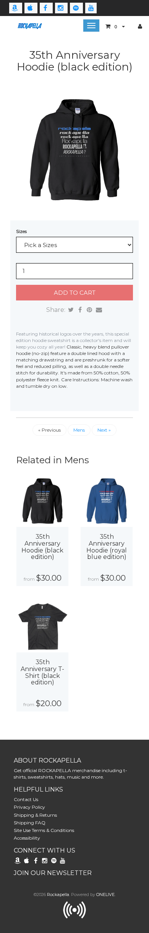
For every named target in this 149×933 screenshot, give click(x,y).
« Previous (49, 430)
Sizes (21, 231)
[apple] (30, 8)
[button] (115, 26)
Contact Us (26, 799)
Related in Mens (52, 460)
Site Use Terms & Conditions (44, 830)
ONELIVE (105, 894)
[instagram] (61, 8)
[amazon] (15, 8)
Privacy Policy (29, 807)
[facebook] (46, 8)
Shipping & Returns (35, 815)
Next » (104, 430)
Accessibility (27, 838)
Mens (79, 430)
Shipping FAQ (29, 822)
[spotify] (76, 8)
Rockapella (58, 894)
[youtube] (91, 8)
